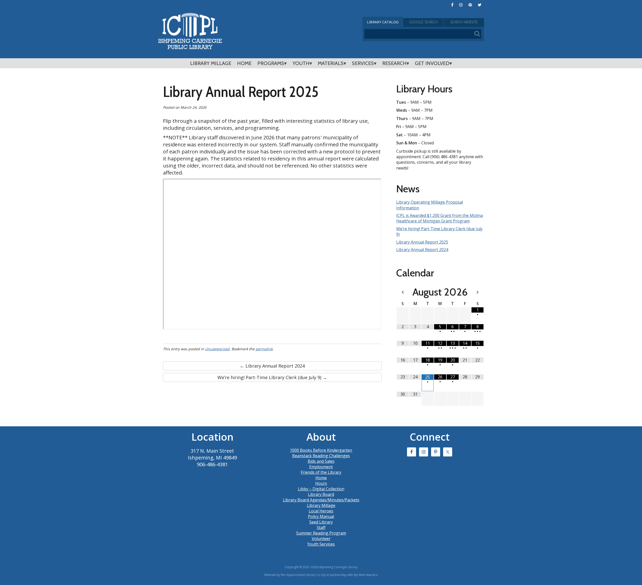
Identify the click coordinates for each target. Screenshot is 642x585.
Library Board (321, 494)
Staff (321, 527)
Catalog (382, 22)
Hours (321, 483)
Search (464, 22)
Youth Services (321, 544)
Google (423, 22)
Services (363, 63)
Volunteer (321, 538)
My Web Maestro (366, 575)
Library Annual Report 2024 (422, 249)
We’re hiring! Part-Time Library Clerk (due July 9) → (272, 377)
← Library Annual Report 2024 (272, 366)
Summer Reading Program (321, 533)
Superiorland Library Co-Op (306, 575)
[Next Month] (477, 292)
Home (244, 63)
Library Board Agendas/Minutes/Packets (321, 500)
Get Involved (432, 63)
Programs (270, 63)
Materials (331, 63)
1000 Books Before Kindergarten (321, 450)
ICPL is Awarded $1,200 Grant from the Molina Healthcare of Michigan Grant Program (439, 218)
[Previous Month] (403, 292)
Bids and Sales (321, 461)
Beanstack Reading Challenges (321, 455)
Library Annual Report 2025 (422, 242)
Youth (300, 63)
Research (394, 63)
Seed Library (321, 522)
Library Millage (210, 63)
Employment (321, 467)
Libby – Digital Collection (321, 489)
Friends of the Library (321, 472)
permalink (264, 348)
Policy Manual (321, 516)
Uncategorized (217, 348)
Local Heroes (321, 511)
